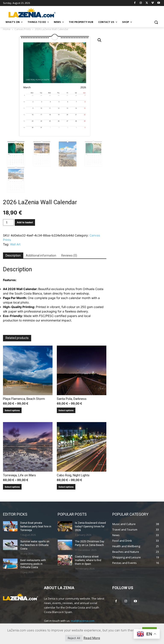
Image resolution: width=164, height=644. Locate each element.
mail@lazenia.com (82, 621)
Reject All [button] (74, 638)
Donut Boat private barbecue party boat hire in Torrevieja (35, 526)
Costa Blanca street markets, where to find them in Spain (88, 560)
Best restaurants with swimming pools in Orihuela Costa (33, 564)
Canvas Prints (23, 29)
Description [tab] (13, 255)
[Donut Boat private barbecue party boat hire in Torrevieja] (10, 526)
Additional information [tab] (41, 255)
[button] (156, 22)
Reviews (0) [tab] (69, 255)
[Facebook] (134, 3)
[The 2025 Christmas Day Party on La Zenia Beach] (65, 545)
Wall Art (15, 244)
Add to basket (25, 222)
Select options (12, 410)
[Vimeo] (152, 3)
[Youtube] (158, 3)
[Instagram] (140, 3)
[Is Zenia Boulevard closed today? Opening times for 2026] (65, 526)
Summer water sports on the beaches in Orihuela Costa (34, 545)
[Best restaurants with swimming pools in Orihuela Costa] (10, 564)
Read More (91, 638)
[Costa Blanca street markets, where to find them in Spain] (65, 560)
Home (6, 29)
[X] (146, 3)
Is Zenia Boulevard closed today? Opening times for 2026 (90, 526)
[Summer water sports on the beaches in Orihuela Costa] (10, 545)
